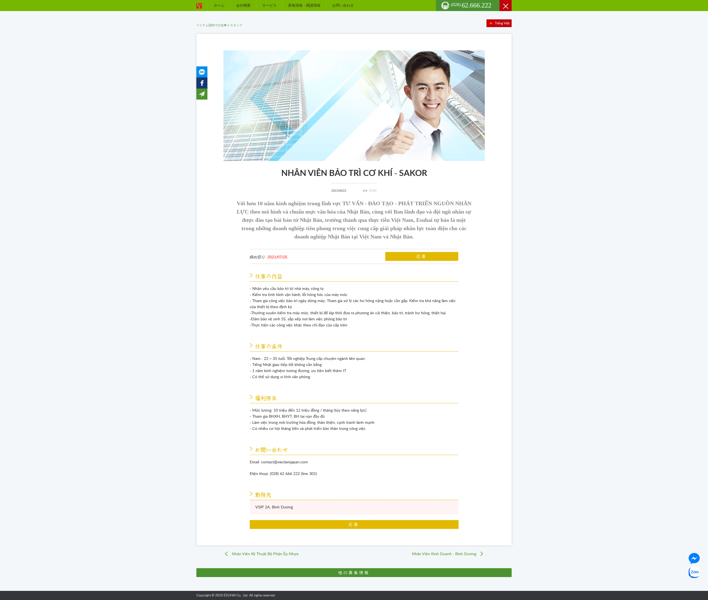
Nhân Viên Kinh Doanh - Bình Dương (444, 554)
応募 (422, 256)
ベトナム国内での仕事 (211, 25)
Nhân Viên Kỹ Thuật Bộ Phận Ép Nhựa (265, 554)
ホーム (219, 5)
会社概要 (243, 5)
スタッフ (236, 25)
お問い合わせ (343, 5)
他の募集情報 (354, 572)
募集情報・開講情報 (304, 5)
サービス (269, 5)
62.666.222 (471, 5)
